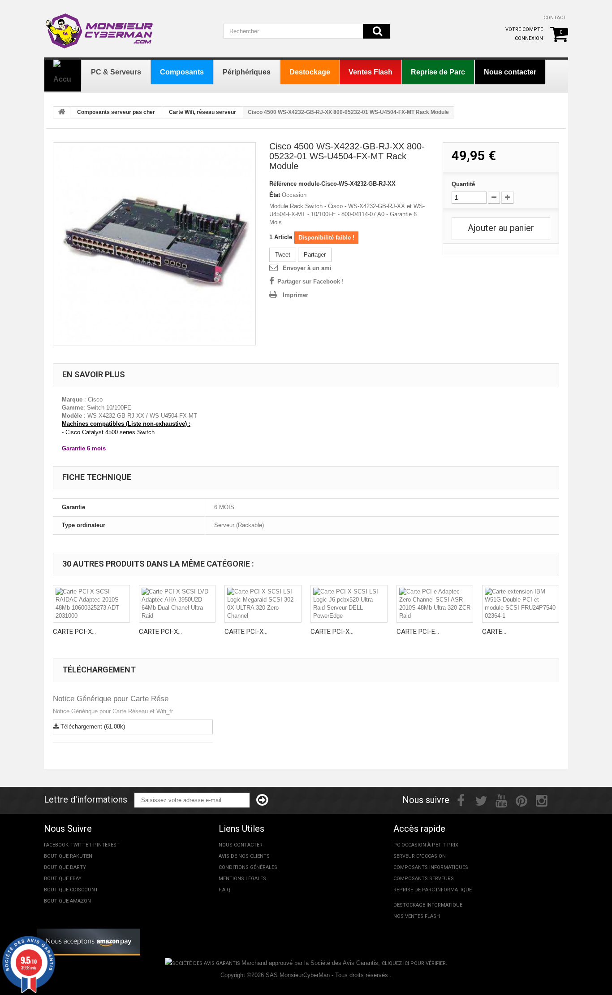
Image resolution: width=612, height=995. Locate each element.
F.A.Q (224, 890)
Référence (283, 183)
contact (554, 18)
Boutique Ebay (63, 879)
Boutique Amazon (67, 901)
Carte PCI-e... (418, 632)
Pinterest (106, 845)
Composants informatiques (430, 867)
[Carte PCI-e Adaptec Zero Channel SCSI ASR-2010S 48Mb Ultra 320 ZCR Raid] (435, 604)
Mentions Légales (242, 879)
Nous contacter (241, 845)
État (274, 195)
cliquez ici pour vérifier (414, 963)
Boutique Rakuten (68, 856)
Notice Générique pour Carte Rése (110, 698)
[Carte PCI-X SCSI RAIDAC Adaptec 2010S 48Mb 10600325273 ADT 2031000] (91, 604)
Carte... (494, 632)
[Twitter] (481, 800)
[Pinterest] (521, 800)
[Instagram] (541, 800)
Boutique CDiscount (71, 890)
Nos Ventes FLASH (416, 916)
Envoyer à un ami (307, 268)
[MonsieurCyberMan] (100, 26)
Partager (315, 254)
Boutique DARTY (65, 867)
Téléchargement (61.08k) (92, 726)
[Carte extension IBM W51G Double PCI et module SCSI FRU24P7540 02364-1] (520, 604)
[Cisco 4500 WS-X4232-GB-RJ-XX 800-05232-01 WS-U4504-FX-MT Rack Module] (154, 244)
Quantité (463, 184)
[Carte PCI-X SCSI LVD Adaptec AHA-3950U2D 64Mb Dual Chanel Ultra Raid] (177, 604)
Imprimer (295, 295)
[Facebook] (461, 800)
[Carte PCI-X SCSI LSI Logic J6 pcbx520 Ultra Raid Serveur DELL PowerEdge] (349, 604)
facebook (56, 845)
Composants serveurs (423, 879)
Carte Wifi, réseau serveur (202, 112)
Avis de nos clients (244, 856)
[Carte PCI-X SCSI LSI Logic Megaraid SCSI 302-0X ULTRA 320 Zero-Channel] (263, 604)
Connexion (529, 38)
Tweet (282, 254)
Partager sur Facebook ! (310, 281)
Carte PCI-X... (74, 632)
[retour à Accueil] (61, 112)
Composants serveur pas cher (116, 112)
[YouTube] (501, 800)
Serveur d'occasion (419, 856)
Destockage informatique (427, 905)
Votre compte (524, 29)
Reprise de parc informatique (432, 890)
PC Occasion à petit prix (425, 845)
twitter (80, 845)
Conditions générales (248, 867)
